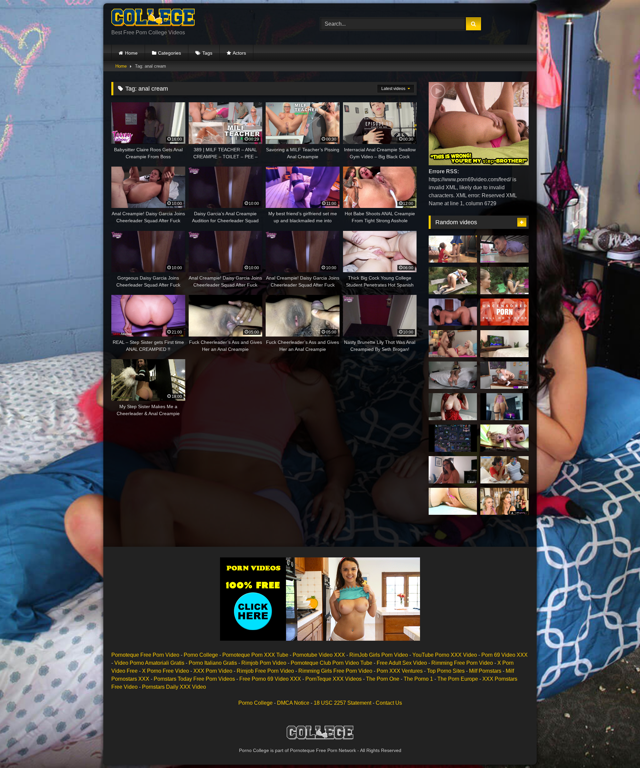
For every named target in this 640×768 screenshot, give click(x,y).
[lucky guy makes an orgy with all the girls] (504, 280)
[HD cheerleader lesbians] (453, 249)
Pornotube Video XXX (319, 655)
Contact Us (389, 703)
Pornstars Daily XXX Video (174, 687)
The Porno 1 (418, 679)
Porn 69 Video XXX (504, 655)
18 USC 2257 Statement (342, 703)
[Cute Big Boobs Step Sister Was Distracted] (453, 406)
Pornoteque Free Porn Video (145, 655)
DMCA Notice (293, 703)
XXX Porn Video (212, 671)
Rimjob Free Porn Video (265, 671)
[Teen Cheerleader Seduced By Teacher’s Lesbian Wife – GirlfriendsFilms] (453, 344)
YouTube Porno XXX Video (444, 655)
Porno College (201, 655)
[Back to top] (619, 748)
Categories (169, 53)
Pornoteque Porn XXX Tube (255, 655)
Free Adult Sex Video (402, 663)
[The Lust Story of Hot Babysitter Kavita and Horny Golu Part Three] (504, 469)
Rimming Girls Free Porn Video (335, 671)
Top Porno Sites (446, 671)
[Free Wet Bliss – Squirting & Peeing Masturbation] (504, 344)
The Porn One (382, 679)
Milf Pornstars (485, 671)
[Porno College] (153, 19)
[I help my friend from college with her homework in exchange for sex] (453, 312)
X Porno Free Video (165, 671)
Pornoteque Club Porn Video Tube (331, 663)
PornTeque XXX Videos (333, 679)
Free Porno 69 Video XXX (270, 679)
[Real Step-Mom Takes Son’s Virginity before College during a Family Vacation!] (453, 469)
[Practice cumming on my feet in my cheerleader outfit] (453, 375)
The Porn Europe (457, 679)
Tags (207, 53)
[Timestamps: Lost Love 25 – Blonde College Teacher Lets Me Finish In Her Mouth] (504, 438)
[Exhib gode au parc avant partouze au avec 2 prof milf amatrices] (453, 280)
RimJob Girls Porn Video (378, 655)
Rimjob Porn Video (263, 663)
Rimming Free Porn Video (462, 663)
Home (131, 53)
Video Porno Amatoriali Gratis (149, 663)
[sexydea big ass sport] (504, 406)
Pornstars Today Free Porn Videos (194, 679)
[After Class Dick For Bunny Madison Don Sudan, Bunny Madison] (504, 375)
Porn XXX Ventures (400, 671)
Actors (239, 53)
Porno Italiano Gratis (213, 663)
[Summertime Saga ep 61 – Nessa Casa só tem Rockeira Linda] (453, 438)
